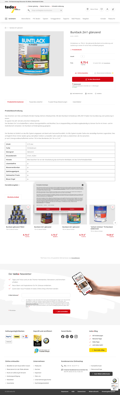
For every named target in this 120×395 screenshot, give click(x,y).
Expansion (38, 373)
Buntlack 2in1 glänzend (42, 227)
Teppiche (66, 19)
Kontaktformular (96, 366)
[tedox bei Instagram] (76, 337)
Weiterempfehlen (78, 93)
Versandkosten (107, 63)
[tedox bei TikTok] (71, 337)
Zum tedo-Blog (99, 350)
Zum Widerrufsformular (102, 374)
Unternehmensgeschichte (43, 380)
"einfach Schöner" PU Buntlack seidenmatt (102, 228)
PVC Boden (36, 19)
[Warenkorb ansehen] (113, 9)
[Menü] (117, 379)
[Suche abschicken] (61, 10)
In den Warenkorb (94, 79)
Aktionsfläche (25, 19)
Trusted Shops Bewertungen (57, 102)
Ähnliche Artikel (13, 197)
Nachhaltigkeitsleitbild (42, 383)
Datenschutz (82, 391)
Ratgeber (86, 19)
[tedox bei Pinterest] (67, 337)
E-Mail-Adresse (14, 295)
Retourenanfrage (96, 369)
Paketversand (77, 84)
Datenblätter (77, 102)
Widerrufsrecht (94, 391)
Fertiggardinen (56, 19)
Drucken (89, 93)
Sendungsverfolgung (13, 376)
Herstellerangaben (11, 185)
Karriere (37, 369)
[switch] (114, 389)
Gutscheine (10, 383)
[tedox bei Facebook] (62, 337)
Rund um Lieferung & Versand (16, 373)
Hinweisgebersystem (108, 391)
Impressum (64, 391)
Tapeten (45, 19)
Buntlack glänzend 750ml (15, 227)
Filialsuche (111, 19)
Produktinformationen (15, 102)
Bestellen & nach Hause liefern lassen (18, 366)
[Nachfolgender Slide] (115, 223)
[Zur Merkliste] (102, 9)
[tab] (81, 73)
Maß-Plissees (76, 19)
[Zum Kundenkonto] (107, 9)
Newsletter (10, 380)
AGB (73, 391)
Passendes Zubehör (36, 102)
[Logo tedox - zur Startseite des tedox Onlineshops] (12, 9)
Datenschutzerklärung (32, 304)
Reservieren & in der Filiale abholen (18, 369)
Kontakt (103, 19)
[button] (34, 54)
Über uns (38, 376)
